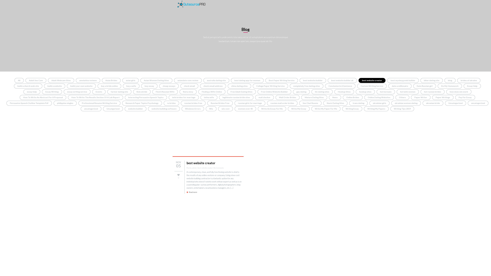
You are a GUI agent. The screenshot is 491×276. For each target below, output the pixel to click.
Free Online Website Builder (274, 91)
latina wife (209, 97)
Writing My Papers (376, 108)
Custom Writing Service (372, 86)
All (19, 80)
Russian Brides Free (220, 103)
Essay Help (472, 86)
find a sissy (188, 91)
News (335, 97)
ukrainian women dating (406, 103)
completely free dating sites (306, 86)
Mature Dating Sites (314, 97)
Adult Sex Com (36, 80)
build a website (54, 86)
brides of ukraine (469, 80)
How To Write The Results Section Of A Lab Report (95, 97)
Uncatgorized (113, 108)
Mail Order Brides (287, 97)
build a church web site (28, 86)
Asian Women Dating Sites (156, 80)
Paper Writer (420, 97)
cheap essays (169, 86)
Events (99, 91)
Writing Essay (352, 108)
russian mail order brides (282, 103)
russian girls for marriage (250, 103)
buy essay (149, 86)
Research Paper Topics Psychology (142, 103)
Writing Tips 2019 (402, 108)
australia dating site (216, 80)
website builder (135, 108)
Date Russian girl (425, 86)
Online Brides (352, 97)
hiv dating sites (322, 91)
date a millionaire (400, 86)
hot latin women (407, 91)
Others (402, 97)
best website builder (313, 80)
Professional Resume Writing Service (99, 103)
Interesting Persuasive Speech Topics (146, 97)
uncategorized (478, 103)
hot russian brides (432, 91)
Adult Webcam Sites (61, 80)
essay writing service (77, 91)
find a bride (142, 91)
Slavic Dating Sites (335, 103)
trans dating (358, 103)
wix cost (226, 108)
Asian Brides (111, 80)
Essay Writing (52, 91)
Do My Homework (450, 86)
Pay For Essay (465, 97)
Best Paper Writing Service (281, 80)
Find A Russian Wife (165, 91)
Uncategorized (455, 103)
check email (189, 86)
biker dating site (431, 80)
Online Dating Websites (379, 97)
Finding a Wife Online (212, 91)
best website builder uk (342, 80)
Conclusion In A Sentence (340, 86)
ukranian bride (433, 103)
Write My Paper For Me (326, 108)
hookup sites (365, 91)
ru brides (171, 103)
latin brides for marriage (183, 97)
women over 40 (245, 108)
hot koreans (386, 91)
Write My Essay (298, 108)
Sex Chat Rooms (310, 103)
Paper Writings (443, 97)
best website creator (372, 80)
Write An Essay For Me (272, 108)
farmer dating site (119, 91)
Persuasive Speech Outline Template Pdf (29, 103)
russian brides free (193, 103)
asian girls (130, 80)
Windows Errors (193, 108)
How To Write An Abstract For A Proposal (43, 97)
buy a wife (131, 86)
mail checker (264, 97)
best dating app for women (247, 80)
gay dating (301, 91)
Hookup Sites (344, 91)
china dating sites (239, 86)
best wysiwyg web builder (403, 80)
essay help (32, 91)
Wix (211, 108)
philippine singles (65, 103)
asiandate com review (187, 80)
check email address (213, 86)
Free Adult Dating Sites (241, 91)
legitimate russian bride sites (236, 97)
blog (450, 80)
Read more (192, 192)
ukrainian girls (379, 103)
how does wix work (459, 91)
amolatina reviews (88, 80)
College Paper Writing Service (270, 86)
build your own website (81, 86)
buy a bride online (109, 86)
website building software (164, 108)
